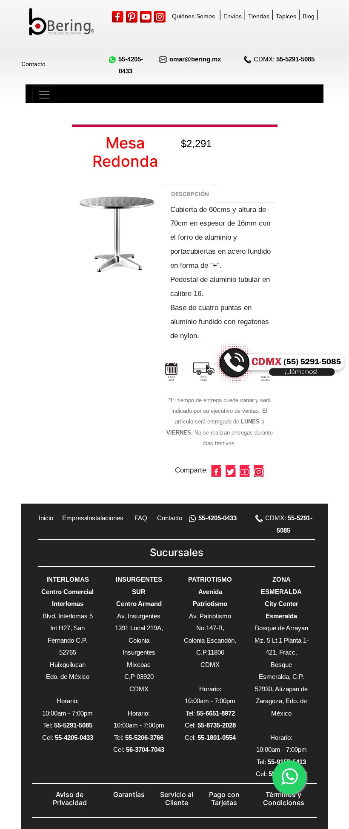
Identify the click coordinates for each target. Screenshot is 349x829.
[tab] (190, 194)
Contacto (33, 64)
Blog (309, 16)
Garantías (129, 794)
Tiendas (258, 16)
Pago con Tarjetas (224, 798)
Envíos (232, 16)
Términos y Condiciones (283, 798)
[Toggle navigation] (44, 94)
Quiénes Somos (193, 16)
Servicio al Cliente (176, 798)
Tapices (286, 16)
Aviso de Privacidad (70, 798)
